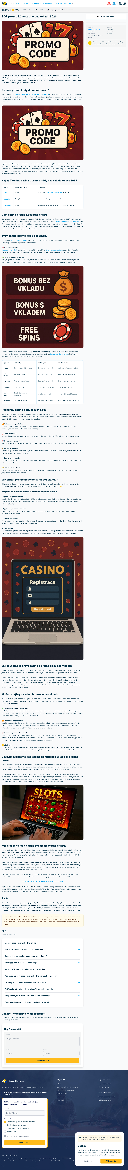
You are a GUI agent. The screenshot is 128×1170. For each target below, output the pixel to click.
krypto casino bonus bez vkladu (67, 221)
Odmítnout (87, 1161)
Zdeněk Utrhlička (92, 35)
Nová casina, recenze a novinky (18, 1128)
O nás (59, 1084)
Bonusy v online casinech (42, 3)
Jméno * (8, 1049)
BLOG (17, 3)
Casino (25, 3)
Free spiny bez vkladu (10, 250)
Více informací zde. (107, 1155)
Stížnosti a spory (103, 1087)
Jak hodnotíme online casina (67, 1087)
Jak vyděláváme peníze (65, 1097)
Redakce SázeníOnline (94, 29)
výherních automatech (54, 250)
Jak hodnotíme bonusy (65, 1090)
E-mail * (45, 1049)
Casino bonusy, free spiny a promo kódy (21, 1122)
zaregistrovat (19, 877)
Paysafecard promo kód (59, 354)
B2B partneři (11, 1131)
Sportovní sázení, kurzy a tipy (17, 1125)
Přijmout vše (111, 1161)
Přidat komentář (42, 1061)
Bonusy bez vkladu (63, 3)
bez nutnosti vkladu (18, 240)
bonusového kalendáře (54, 192)
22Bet (5, 192)
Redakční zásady (63, 1093)
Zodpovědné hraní (104, 1084)
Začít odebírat (24, 1143)
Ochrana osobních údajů (106, 1097)
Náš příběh (61, 1100)
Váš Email (7, 1108)
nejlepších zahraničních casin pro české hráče (31, 94)
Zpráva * (8, 1034)
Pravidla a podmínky (104, 1100)
